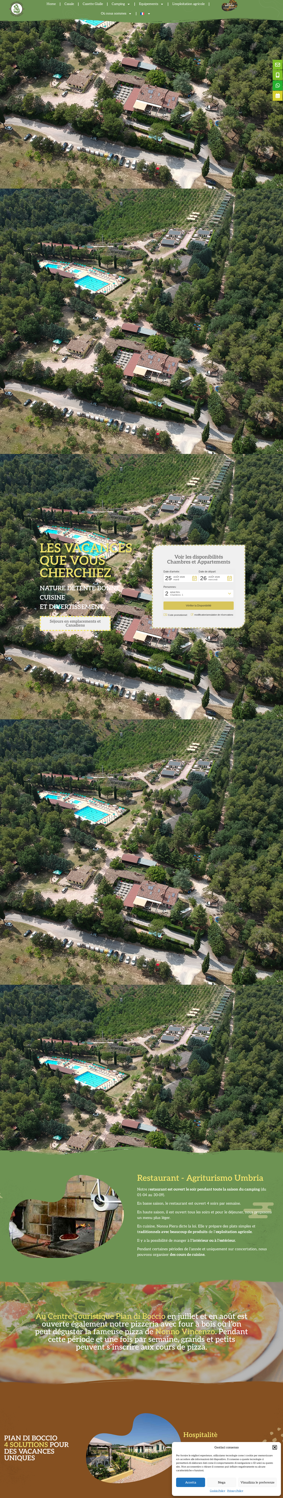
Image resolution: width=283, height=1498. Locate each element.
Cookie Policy (217, 1490)
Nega (221, 1482)
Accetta (190, 1482)
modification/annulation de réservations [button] (213, 615)
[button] (275, 1447)
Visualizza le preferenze (258, 1482)
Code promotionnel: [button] (177, 615)
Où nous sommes (113, 14)
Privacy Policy (235, 1490)
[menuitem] (145, 13)
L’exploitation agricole (216, 1435)
